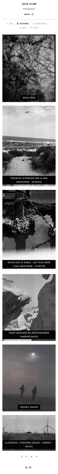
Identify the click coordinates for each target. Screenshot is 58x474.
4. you (23, 27)
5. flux (35, 27)
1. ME (10, 23)
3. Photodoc (40, 23)
